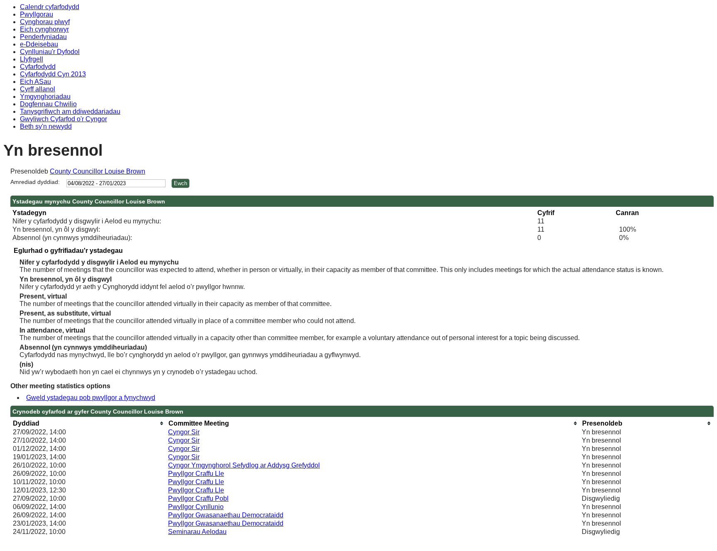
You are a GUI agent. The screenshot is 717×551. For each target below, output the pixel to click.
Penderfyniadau (43, 36)
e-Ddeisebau (39, 44)
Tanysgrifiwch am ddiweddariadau (70, 111)
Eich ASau (35, 81)
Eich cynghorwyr (44, 29)
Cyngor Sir (184, 432)
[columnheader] (88, 423)
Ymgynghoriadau (45, 96)
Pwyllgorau (36, 14)
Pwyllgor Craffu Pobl (198, 498)
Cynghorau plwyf (45, 21)
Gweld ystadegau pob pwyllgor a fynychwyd (90, 397)
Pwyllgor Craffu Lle (196, 473)
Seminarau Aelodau (197, 531)
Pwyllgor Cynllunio (196, 506)
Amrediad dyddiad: (35, 182)
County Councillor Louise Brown (97, 171)
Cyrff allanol (37, 89)
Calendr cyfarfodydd (49, 6)
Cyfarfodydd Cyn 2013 (53, 74)
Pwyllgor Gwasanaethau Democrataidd (225, 515)
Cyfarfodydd (38, 66)
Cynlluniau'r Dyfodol (50, 51)
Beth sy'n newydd (46, 126)
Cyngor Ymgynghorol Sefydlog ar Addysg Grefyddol (244, 465)
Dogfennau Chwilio (48, 104)
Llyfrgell (31, 59)
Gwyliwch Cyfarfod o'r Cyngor (63, 118)
